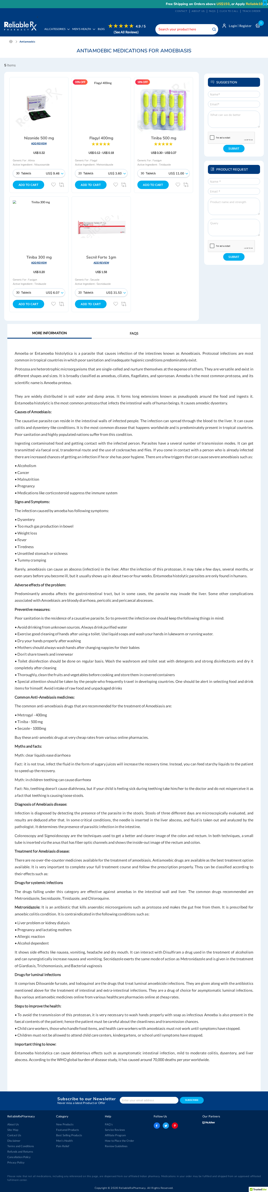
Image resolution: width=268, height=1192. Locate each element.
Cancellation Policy (19, 1157)
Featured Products (67, 1129)
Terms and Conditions (20, 1146)
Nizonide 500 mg (39, 138)
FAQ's (109, 1124)
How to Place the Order (119, 1140)
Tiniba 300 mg (39, 257)
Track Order (251, 11)
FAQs (212, 11)
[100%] (101, 143)
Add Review (39, 143)
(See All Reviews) (126, 32)
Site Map (12, 1129)
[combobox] (186, 29)
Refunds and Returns (20, 1151)
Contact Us (14, 1135)
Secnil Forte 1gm (101, 257)
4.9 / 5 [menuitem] (141, 26)
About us (198, 11)
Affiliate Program (115, 1135)
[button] (53, 184)
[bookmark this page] (265, 3)
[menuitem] (82, 32)
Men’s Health (64, 1140)
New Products (64, 1124)
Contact (181, 11)
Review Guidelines (116, 1146)
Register (245, 26)
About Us (13, 1124)
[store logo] (20, 25)
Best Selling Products (69, 1135)
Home (11, 42)
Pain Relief (62, 1146)
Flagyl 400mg (101, 138)
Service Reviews (115, 1129)
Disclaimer (13, 1140)
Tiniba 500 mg (163, 138)
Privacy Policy (15, 1162)
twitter (166, 1125)
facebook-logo (157, 1125)
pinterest (175, 1125)
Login (233, 26)
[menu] (94, 31)
